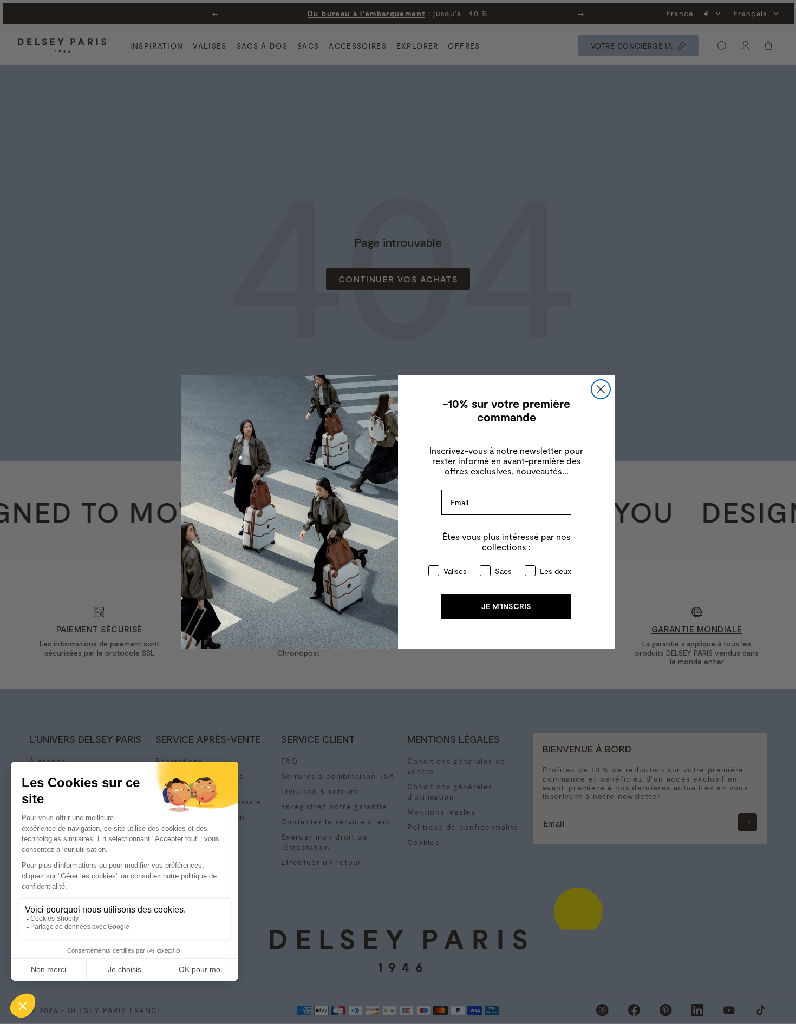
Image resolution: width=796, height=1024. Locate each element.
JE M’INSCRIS (506, 606)
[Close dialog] (600, 389)
